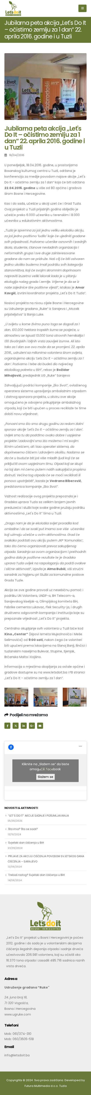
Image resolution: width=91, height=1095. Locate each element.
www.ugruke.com (17, 1014)
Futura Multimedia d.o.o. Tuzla (46, 1086)
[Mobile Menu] (82, 8)
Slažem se (45, 776)
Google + (32, 726)
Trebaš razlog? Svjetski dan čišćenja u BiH (36, 875)
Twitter (16, 726)
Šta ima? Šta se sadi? (23, 829)
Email (40, 726)
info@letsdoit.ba (17, 1055)
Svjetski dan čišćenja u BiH (26, 842)
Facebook (7, 726)
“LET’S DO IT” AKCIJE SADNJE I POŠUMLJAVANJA (38, 815)
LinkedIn (24, 726)
